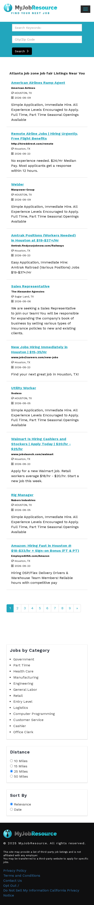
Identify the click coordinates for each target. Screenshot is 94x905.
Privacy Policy (14, 870)
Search (20, 51)
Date (18, 809)
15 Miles (20, 766)
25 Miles (21, 771)
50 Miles (21, 776)
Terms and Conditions (21, 875)
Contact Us (12, 880)
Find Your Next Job (30, 13)
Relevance (22, 804)
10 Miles (21, 761)
